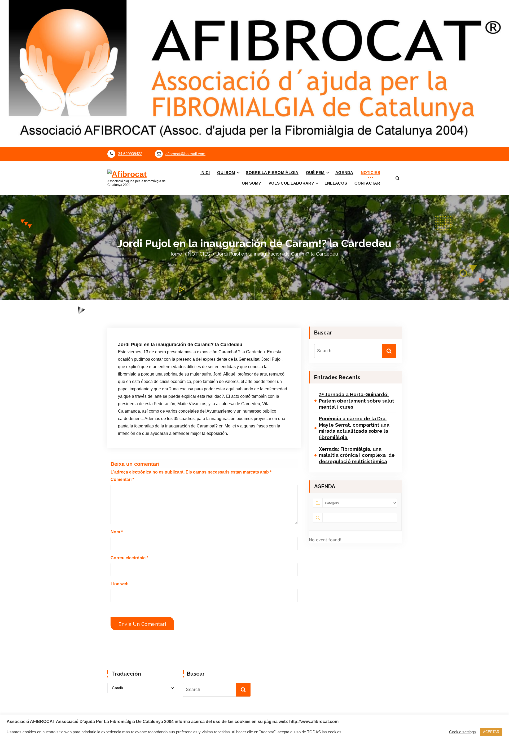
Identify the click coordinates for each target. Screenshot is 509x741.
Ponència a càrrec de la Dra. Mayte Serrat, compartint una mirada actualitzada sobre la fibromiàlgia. (354, 428)
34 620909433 (130, 154)
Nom (117, 532)
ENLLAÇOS (335, 183)
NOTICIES (370, 172)
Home (175, 254)
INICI (205, 172)
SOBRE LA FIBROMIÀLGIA (272, 172)
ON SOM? (251, 183)
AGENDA (344, 172)
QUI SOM (226, 172)
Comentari (122, 479)
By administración (185, 324)
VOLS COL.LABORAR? (291, 183)
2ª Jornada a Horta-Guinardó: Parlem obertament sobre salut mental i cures (356, 401)
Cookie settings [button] (462, 732)
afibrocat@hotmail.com (185, 154)
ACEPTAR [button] (491, 732)
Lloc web (120, 584)
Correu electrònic (129, 558)
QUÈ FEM (315, 172)
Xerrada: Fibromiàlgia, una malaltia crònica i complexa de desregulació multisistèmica (357, 455)
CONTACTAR (367, 183)
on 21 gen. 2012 (147, 324)
